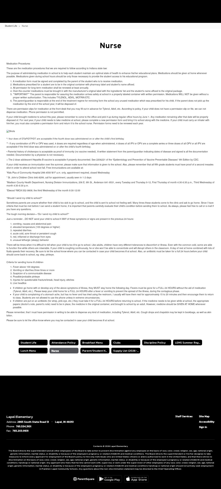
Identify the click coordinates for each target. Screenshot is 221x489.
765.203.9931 (20, 431)
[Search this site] (213, 7)
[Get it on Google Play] (110, 479)
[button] (197, 7)
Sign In (203, 427)
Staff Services (184, 416)
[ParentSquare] (84, 479)
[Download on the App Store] (136, 479)
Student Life (11, 25)
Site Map (204, 416)
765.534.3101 (23, 426)
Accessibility (207, 422)
